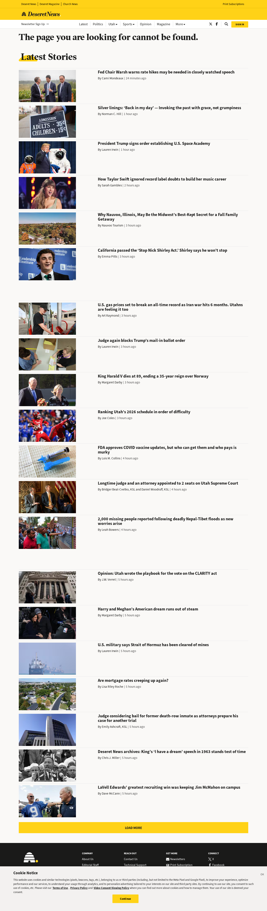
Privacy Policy (79, 888)
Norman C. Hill (111, 114)
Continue (125, 899)
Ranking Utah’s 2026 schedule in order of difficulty (144, 412)
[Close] (262, 875)
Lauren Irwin (110, 150)
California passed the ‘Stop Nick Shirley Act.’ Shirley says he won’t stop (162, 250)
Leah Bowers (110, 530)
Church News (70, 4)
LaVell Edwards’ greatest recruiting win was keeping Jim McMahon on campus (169, 787)
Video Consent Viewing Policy (111, 888)
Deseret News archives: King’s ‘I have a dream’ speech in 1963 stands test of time (172, 751)
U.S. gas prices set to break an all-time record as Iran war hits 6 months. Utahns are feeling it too (170, 307)
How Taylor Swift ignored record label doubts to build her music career (162, 179)
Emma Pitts (109, 256)
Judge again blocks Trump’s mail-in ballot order (141, 340)
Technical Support (135, 865)
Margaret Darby (112, 382)
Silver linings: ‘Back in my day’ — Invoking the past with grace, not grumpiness (169, 108)
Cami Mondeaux (112, 78)
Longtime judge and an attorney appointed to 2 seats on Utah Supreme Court (168, 483)
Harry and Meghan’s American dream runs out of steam (148, 609)
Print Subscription (181, 865)
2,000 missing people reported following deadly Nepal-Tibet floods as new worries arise (165, 521)
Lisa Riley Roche (112, 687)
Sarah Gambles (112, 185)
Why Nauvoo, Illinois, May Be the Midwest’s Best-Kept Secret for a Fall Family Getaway (168, 217)
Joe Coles (108, 418)
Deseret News (28, 4)
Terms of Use (60, 888)
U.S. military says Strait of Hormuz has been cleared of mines (153, 645)
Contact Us (130, 859)
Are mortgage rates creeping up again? (133, 680)
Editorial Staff (90, 865)
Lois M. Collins (111, 458)
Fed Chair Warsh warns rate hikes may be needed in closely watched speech (166, 72)
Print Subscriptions (233, 4)
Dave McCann (111, 793)
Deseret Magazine (49, 4)
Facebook (218, 865)
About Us (87, 859)
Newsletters (177, 859)
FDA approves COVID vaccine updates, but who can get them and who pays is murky (167, 450)
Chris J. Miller (111, 758)
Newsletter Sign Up (33, 24)
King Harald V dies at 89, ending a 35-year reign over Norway (153, 376)
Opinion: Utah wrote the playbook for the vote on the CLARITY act (157, 573)
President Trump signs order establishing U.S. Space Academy (154, 143)
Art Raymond (110, 315)
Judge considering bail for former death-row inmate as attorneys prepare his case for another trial (168, 718)
